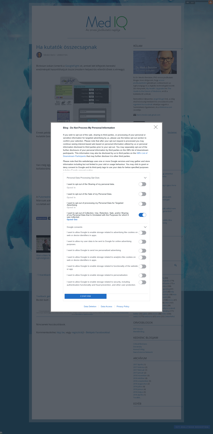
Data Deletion (90, 306)
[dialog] (106, 217)
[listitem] (106, 177)
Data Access (106, 306)
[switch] (142, 184)
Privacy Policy (123, 306)
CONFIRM (85, 296)
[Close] (156, 128)
